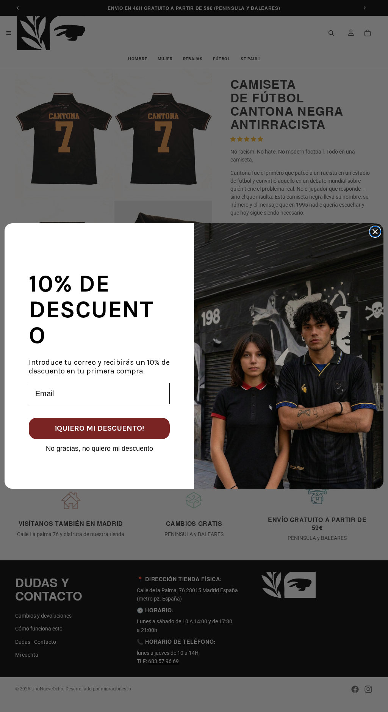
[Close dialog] (375, 231)
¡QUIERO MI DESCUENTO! (99, 428)
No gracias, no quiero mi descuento (99, 448)
